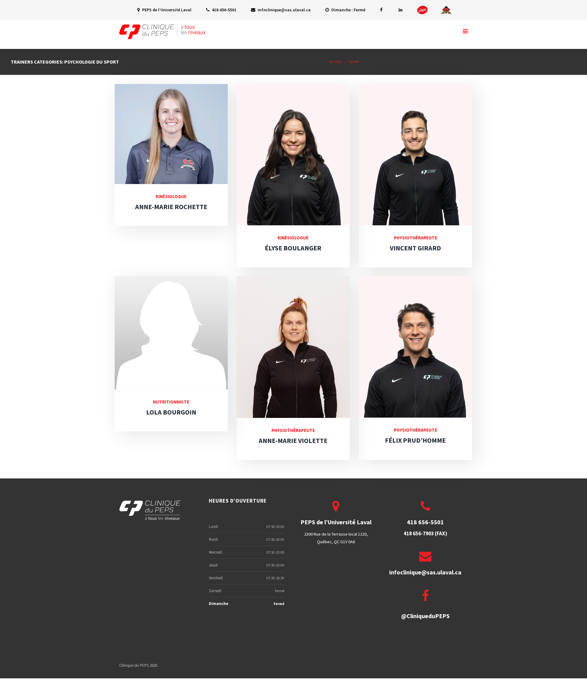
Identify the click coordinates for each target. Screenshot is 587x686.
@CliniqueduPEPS (425, 616)
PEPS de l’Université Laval (166, 10)
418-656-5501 (223, 10)
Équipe (353, 62)
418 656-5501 (425, 522)
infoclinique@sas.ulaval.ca (284, 10)
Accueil (335, 62)
